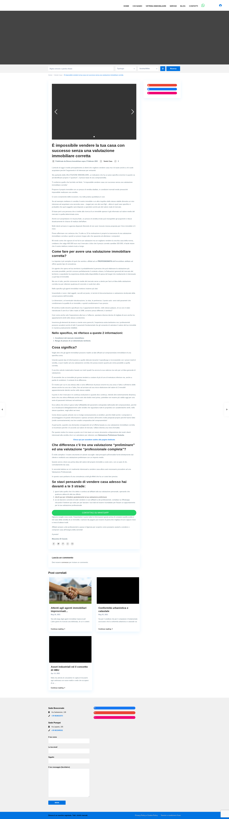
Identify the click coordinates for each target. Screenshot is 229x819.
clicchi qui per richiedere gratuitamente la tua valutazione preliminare (81, 497)
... (51, 624)
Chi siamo (137, 6)
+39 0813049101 (57, 730)
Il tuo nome (52, 737)
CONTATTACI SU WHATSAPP (95, 513)
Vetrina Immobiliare (156, 6)
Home (126, 6)
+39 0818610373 (57, 716)
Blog (182, 6)
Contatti (193, 6)
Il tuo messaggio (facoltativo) (59, 767)
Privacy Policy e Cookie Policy (146, 815)
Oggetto (51, 757)
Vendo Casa (58, 75)
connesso (65, 562)
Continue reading (57, 629)
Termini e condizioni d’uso (171, 815)
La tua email (52, 747)
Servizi (173, 6)
